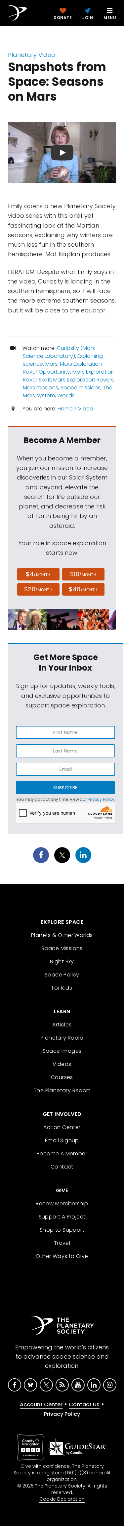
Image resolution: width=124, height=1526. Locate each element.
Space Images (62, 1051)
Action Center (61, 1127)
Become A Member (62, 1153)
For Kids (62, 988)
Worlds (66, 395)
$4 (38, 574)
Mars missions (40, 387)
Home (65, 408)
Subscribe (65, 787)
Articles (61, 1024)
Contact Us (84, 1404)
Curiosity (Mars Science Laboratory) (59, 352)
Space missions (81, 387)
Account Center (41, 1404)
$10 (83, 574)
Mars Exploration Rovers (83, 379)
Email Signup (62, 1140)
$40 (83, 589)
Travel (62, 1243)
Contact (62, 1166)
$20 (38, 589)
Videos (62, 1064)
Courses (62, 1077)
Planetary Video (31, 55)
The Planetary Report (62, 1090)
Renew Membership (62, 1203)
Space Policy (62, 974)
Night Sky (62, 961)
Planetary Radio (62, 1038)
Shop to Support (62, 1230)
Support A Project (62, 1216)
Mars (51, 364)
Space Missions (62, 948)
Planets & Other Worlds (62, 935)
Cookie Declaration (62, 1499)
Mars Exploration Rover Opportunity (62, 368)
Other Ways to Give (62, 1256)
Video (85, 408)
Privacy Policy (101, 799)
